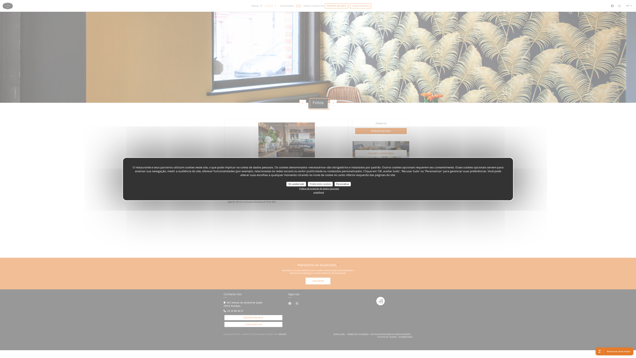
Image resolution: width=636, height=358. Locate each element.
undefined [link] (318, 192)
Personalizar (342, 183)
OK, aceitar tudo (296, 183)
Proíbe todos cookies (320, 183)
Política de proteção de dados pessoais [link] (319, 188)
